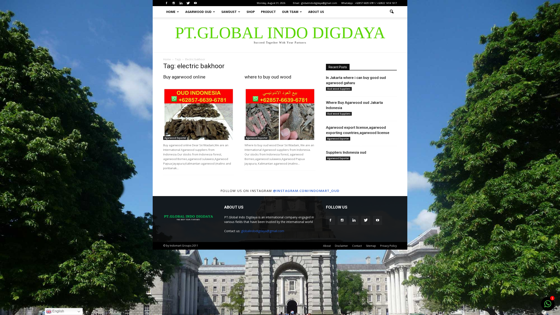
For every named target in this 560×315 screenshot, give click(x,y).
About (327, 246)
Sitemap (371, 246)
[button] (391, 12)
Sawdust (229, 12)
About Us (316, 12)
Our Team (290, 12)
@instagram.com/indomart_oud (306, 190)
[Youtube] (195, 3)
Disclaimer (341, 246)
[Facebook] (166, 3)
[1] (547, 306)
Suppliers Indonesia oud (346, 152)
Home (170, 12)
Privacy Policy (388, 246)
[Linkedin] (181, 3)
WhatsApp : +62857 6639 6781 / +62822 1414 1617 (369, 3)
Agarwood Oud (198, 12)
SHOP (251, 12)
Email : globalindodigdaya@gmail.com (315, 3)
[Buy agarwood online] (198, 114)
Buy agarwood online (184, 77)
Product (268, 12)
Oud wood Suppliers (338, 88)
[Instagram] (173, 3)
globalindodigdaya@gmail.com (262, 231)
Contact (357, 246)
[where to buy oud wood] (280, 114)
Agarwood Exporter (175, 137)
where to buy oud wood (268, 77)
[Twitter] (188, 3)
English (57, 311)
